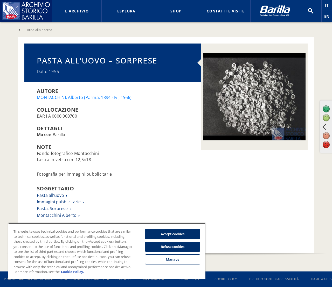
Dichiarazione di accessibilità (274, 279)
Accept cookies (173, 234)
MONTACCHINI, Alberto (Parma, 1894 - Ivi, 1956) (84, 97)
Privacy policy (190, 279)
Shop (176, 11)
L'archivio (77, 11)
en (328, 18)
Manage (172, 259)
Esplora (126, 11)
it (328, 7)
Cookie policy (226, 279)
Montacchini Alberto (57, 215)
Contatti (122, 279)
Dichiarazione (154, 279)
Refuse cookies (173, 246)
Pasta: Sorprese (53, 208)
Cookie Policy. (72, 271)
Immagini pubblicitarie (59, 202)
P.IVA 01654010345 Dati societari (28, 279)
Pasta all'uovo (51, 195)
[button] (310, 11)
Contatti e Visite (226, 11)
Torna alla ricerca (38, 29)
